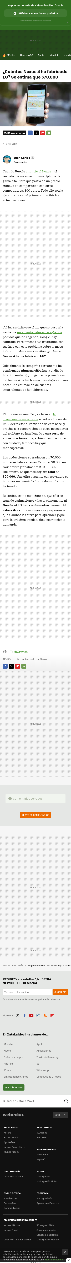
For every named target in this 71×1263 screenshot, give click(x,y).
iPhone (8, 1070)
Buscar (66, 1101)
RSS (45, 1015)
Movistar (9, 1044)
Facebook (30, 133)
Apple (40, 1044)
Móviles (11, 55)
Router (41, 55)
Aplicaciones (44, 1050)
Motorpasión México (48, 1239)
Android (29, 659)
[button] (23, 158)
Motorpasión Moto (47, 1181)
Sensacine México (46, 1230)
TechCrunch (19, 652)
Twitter (36, 133)
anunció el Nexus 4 (40, 171)
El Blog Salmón (44, 1198)
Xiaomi (7, 1050)
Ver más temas (14, 1087)
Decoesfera (10, 1203)
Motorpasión (43, 1176)
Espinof (40, 1159)
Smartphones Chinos (16, 1076)
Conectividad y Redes (49, 1076)
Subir (58, 1114)
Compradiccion (12, 1207)
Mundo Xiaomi (11, 1151)
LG (17, 659)
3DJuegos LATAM (45, 1225)
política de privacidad (49, 999)
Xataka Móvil (11, 1137)
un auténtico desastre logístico (39, 332)
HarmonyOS (26, 55)
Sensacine (42, 1154)
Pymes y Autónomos (48, 1203)
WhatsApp (43, 1070)
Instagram (38, 1015)
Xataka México (12, 1225)
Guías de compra (13, 1057)
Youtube (31, 1015)
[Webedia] (13, 1116)
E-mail (48, 133)
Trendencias (10, 1198)
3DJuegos (42, 1132)
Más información (54, 1259)
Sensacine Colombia (48, 1234)
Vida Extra (42, 1137)
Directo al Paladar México (18, 1239)
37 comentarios (16, 132)
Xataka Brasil (11, 1230)
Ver (37, 815)
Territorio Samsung (48, 1057)
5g (38, 1063)
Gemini (54, 55)
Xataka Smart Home (14, 1147)
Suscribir (60, 992)
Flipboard (42, 133)
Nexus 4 (44, 659)
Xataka (7, 1132)
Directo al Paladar (13, 1176)
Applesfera (9, 1142)
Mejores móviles (37, 965)
